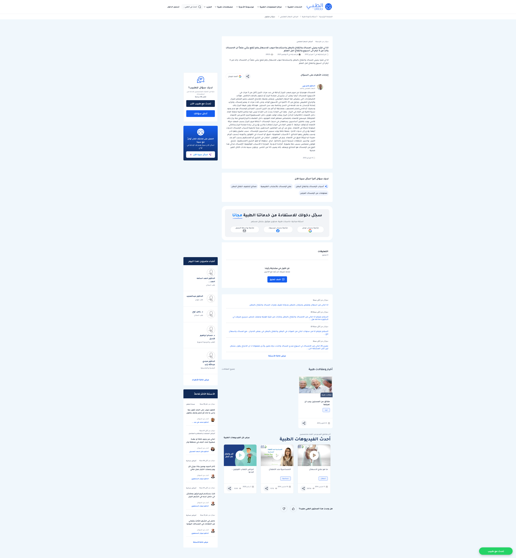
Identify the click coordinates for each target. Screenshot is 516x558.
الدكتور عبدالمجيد (195, 296)
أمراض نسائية (191, 460)
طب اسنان (210, 285)
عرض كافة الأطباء (200, 379)
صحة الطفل (190, 404)
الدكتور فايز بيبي (308, 85)
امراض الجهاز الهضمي (289, 16)
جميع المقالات (228, 369)
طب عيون (199, 299)
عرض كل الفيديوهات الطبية (237, 437)
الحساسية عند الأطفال (280, 469)
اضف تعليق (275, 279)
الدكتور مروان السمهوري (200, 478)
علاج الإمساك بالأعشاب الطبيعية (276, 186)
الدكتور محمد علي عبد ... (200, 422)
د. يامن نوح (197, 311)
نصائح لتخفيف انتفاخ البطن (244, 186)
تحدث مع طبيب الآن (200, 103)
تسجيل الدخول (173, 7)
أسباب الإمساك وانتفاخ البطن (310, 186)
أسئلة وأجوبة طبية (309, 16)
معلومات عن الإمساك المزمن (313, 193)
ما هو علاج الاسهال (318, 469)
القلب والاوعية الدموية (206, 342)
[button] (293, 7)
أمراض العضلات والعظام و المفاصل (202, 433)
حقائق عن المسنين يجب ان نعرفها (317, 403)
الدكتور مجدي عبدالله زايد (209, 363)
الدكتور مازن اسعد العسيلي (199, 451)
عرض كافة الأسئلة (277, 355)
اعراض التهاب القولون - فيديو (243, 470)
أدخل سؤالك (200, 113)
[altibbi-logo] (319, 7)
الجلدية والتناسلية (208, 368)
